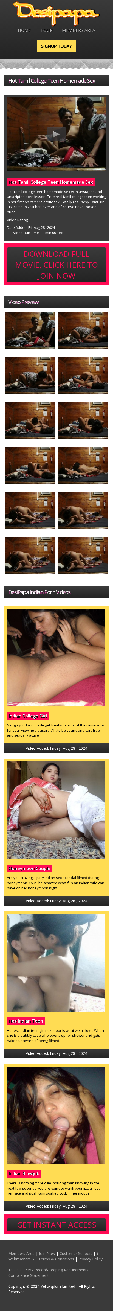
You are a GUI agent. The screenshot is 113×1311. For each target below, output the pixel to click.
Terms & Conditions (56, 1259)
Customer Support (76, 1253)
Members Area (78, 30)
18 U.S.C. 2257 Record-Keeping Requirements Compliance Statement (48, 1272)
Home (24, 30)
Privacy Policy (90, 1259)
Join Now (47, 1253)
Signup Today (56, 46)
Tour (46, 30)
